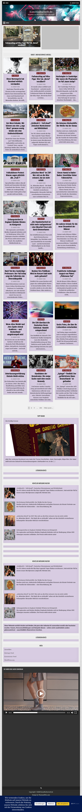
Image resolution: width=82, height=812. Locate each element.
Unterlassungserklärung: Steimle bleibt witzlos (15, 372)
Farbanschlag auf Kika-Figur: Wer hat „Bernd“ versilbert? (21, 44)
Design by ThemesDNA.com (41, 792)
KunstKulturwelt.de (41, 11)
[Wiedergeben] (6, 710)
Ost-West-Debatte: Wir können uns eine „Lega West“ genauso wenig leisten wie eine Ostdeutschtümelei (15, 126)
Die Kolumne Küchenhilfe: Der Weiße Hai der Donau (66, 122)
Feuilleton (42, 71)
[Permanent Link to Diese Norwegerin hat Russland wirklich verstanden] (15, 63)
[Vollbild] (76, 710)
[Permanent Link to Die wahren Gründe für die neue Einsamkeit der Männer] (67, 207)
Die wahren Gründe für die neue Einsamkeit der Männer (67, 224)
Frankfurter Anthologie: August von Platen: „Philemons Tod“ (66, 271)
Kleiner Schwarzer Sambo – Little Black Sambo (21, 418)
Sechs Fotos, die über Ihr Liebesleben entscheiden (66, 323)
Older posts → (48, 405)
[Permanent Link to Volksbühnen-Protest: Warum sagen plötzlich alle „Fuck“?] (15, 158)
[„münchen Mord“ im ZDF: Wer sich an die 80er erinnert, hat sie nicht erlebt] (9, 523)
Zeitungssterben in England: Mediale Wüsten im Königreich (15, 219)
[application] (41, 691)
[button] (41, 691)
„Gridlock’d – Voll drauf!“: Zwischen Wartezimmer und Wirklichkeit (41, 123)
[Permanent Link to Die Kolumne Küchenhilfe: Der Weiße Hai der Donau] (67, 109)
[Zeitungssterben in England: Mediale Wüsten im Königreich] (9, 537)
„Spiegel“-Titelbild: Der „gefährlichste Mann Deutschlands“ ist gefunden (66, 375)
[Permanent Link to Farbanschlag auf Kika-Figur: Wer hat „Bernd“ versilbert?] (41, 62)
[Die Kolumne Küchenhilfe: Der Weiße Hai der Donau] (9, 509)
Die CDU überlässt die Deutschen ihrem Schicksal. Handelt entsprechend (41, 324)
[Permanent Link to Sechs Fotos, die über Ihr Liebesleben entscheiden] (67, 308)
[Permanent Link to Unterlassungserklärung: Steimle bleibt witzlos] (15, 359)
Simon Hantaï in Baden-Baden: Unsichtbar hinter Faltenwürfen (67, 173)
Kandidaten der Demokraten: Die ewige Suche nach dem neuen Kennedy (41, 375)
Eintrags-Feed (9, 650)
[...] (48, 459)
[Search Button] (41, 785)
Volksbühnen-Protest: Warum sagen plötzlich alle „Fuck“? (15, 173)
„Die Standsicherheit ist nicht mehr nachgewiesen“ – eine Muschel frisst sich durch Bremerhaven (41, 223)
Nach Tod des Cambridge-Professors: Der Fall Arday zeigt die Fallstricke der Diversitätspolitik (15, 272)
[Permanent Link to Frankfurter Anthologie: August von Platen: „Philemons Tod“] (67, 256)
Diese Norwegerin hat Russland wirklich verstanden (15, 79)
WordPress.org (9, 657)
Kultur (16, 73)
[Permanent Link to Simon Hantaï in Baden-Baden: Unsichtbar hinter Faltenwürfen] (67, 158)
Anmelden (7, 647)
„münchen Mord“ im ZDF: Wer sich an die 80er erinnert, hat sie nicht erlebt (41, 174)
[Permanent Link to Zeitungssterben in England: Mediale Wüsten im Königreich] (15, 205)
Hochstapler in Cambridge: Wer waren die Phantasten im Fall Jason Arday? (60, 44)
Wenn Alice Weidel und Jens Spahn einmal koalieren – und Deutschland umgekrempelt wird (15, 326)
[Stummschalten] (72, 710)
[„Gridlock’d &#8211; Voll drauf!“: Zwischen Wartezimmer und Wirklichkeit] (9, 495)
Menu (6, 3)
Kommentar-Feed (10, 654)
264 (41, 405)
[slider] (39, 710)
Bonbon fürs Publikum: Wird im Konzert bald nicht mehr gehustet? (41, 271)
